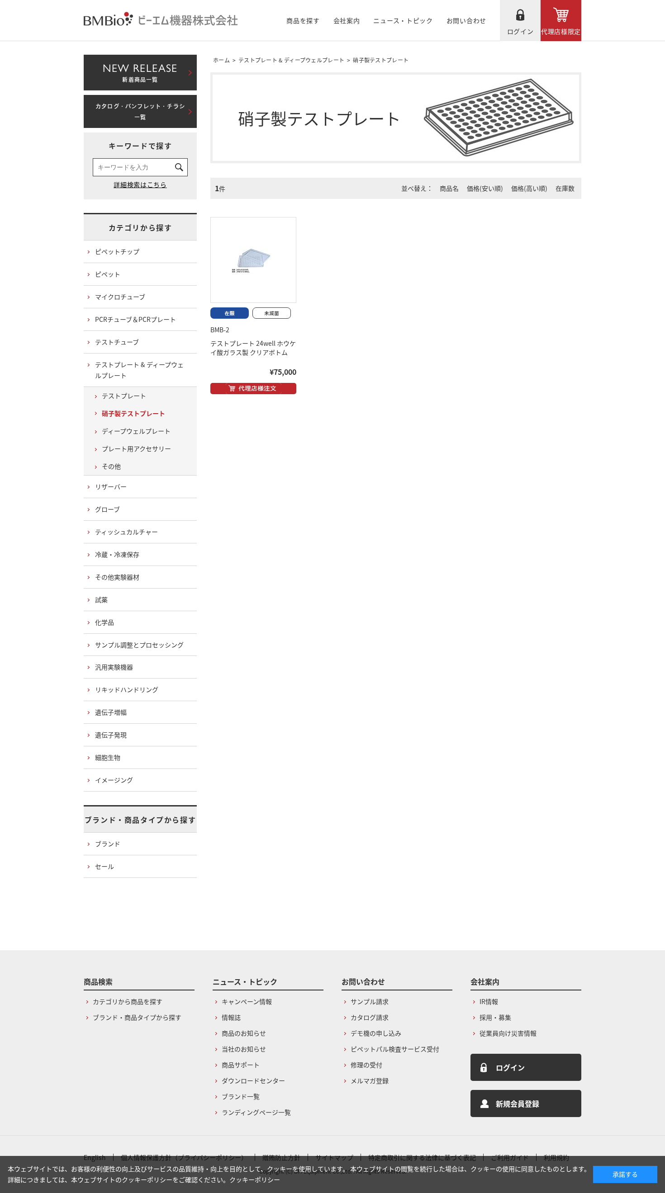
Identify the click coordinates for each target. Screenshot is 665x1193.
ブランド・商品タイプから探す (140, 819)
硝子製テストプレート (380, 60)
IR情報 (489, 1001)
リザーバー (111, 486)
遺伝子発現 (111, 734)
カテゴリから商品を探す (127, 1001)
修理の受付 (366, 1064)
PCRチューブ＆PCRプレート (135, 319)
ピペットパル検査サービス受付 (395, 1048)
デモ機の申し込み (376, 1032)
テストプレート (124, 395)
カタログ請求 (370, 1017)
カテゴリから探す (140, 227)
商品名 (449, 188)
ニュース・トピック (402, 20)
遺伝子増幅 (111, 712)
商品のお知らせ (244, 1032)
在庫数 (565, 188)
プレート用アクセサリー (136, 448)
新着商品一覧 (140, 71)
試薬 (101, 599)
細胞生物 (107, 757)
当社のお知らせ (244, 1048)
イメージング (114, 779)
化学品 (104, 622)
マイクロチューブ (120, 296)
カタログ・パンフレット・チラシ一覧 (140, 112)
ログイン (520, 31)
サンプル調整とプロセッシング (139, 644)
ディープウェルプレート (136, 430)
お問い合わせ (466, 20)
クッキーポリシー (254, 1179)
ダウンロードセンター (253, 1080)
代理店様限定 (561, 31)
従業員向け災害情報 (508, 1032)
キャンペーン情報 (247, 1001)
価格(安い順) (485, 188)
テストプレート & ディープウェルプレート (291, 60)
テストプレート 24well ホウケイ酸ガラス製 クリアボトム (253, 348)
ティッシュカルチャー (126, 531)
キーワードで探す (140, 145)
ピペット (107, 273)
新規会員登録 (517, 1103)
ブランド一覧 (241, 1096)
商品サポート (241, 1064)
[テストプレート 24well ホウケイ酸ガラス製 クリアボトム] (253, 259)
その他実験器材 (117, 576)
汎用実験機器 (114, 666)
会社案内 (346, 20)
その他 (111, 466)
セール (104, 866)
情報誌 (231, 1017)
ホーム (221, 60)
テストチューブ (117, 341)
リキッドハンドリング (126, 689)
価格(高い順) (529, 188)
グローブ (107, 509)
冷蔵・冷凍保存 (117, 554)
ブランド (107, 843)
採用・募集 (495, 1017)
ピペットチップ (117, 251)
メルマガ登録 (370, 1080)
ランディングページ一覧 (256, 1112)
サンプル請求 (370, 1001)
